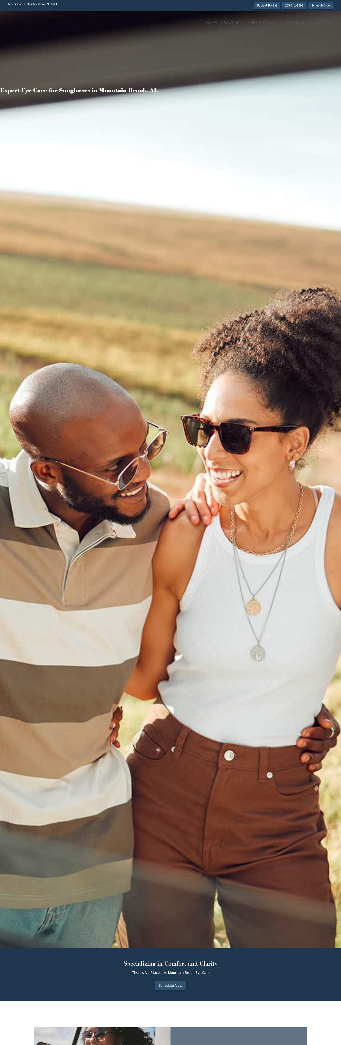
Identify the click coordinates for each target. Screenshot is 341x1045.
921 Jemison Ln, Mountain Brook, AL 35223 (32, 4)
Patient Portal (267, 5)
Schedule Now (321, 5)
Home (211, 23)
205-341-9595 (294, 5)
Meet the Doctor (265, 23)
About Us (230, 23)
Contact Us (324, 23)
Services (295, 23)
